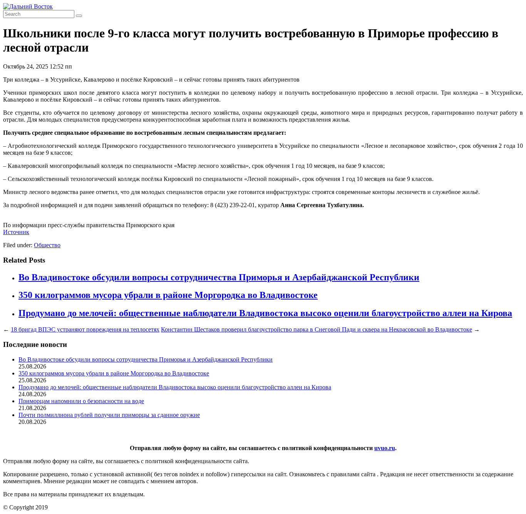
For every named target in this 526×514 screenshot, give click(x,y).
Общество (47, 245)
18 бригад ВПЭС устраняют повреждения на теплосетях (85, 329)
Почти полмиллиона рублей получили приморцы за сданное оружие (109, 415)
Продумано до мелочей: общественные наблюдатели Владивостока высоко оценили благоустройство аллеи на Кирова (265, 313)
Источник (16, 232)
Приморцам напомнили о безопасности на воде (81, 401)
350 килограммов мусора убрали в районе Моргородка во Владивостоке (168, 295)
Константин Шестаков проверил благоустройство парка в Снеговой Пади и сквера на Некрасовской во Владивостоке (316, 329)
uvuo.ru (384, 448)
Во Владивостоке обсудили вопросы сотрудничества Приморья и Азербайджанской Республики (218, 277)
